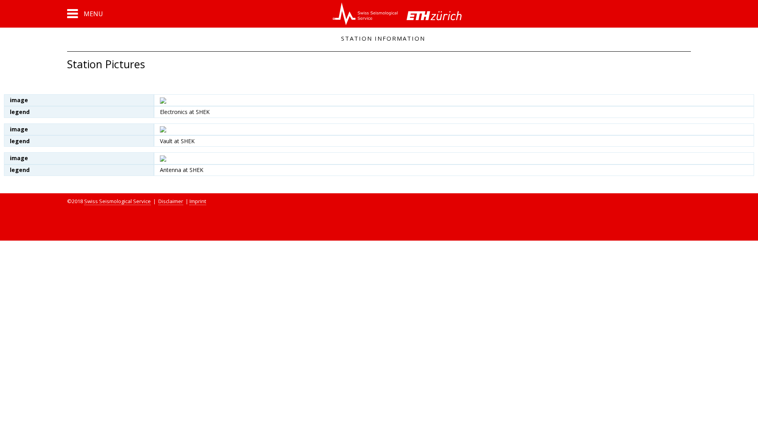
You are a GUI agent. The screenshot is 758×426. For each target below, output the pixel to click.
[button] (85, 13)
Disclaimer (170, 201)
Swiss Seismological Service (117, 201)
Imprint (198, 201)
